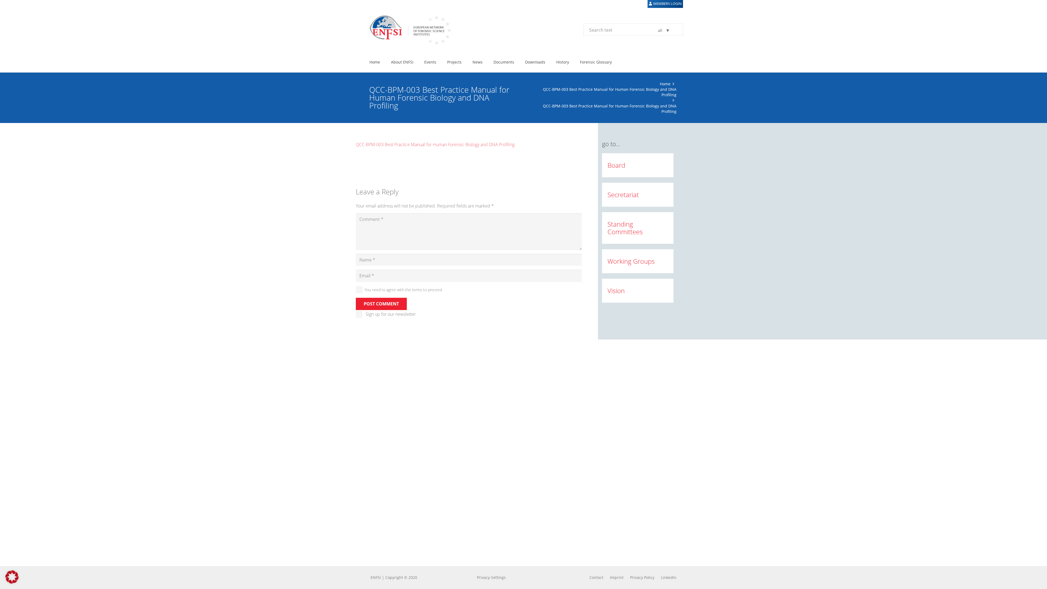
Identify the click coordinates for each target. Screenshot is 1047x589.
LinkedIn (668, 577)
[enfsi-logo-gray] (407, 29)
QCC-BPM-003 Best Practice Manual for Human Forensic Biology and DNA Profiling (435, 145)
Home (665, 83)
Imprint (617, 577)
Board (616, 165)
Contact (596, 577)
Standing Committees (625, 228)
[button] (12, 577)
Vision (616, 290)
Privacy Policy (642, 577)
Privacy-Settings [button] (491, 577)
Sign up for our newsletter (391, 314)
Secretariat (623, 194)
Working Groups (631, 261)
